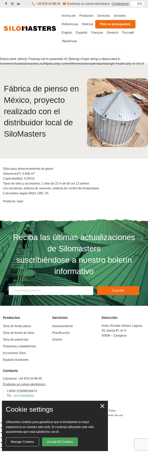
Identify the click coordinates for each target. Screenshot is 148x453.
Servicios (103, 15)
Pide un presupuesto (115, 24)
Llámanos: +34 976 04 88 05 (22, 378)
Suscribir (118, 290)
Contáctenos (120, 3)
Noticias (87, 24)
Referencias (70, 24)
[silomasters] (6, 3)
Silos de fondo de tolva (18, 332)
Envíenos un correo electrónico (24, 384)
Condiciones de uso (111, 415)
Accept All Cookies (60, 441)
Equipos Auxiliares (16, 359)
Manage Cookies (22, 441)
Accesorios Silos (14, 353)
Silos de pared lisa (15, 339)
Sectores (120, 15)
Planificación (61, 332)
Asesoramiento (62, 326)
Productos (86, 15)
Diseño (57, 339)
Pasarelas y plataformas (19, 346)
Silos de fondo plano (17, 326)
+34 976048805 (23, 395)
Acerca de (69, 15)
